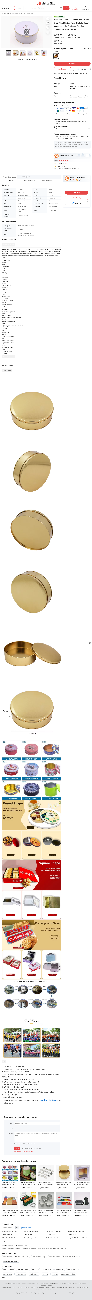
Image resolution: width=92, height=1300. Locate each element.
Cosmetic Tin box (51, 1234)
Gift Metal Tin (59, 1270)
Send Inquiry (62, 69)
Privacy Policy (72, 1293)
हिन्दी (80, 1287)
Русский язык (40, 1287)
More (3, 1277)
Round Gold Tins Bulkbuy (68, 1274)
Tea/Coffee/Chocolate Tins (53, 1231)
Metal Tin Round (34, 1274)
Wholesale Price (54, 1283)
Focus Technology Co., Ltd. (34, 1293)
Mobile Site (43, 1285)
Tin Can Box (35, 1270)
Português (26, 1287)
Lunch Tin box (28, 1234)
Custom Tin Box (7, 1274)
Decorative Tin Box (54, 1257)
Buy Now (72, 64)
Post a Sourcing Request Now (23, 1151)
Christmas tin (72, 1234)
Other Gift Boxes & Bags (38, 1257)
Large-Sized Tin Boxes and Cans (77, 1238)
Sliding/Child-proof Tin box (31, 1238)
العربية (65, 1287)
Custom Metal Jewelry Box (70, 1257)
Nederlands (60, 1287)
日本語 (76, 1287)
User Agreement (56, 1293)
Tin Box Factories (47, 1270)
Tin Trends (55, 1274)
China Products (16, 1283)
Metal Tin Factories (23, 1270)
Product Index (82, 1283)
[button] (55, 180)
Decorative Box (7, 1257)
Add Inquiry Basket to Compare (27, 59)
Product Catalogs (27, 1227)
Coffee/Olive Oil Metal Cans (9, 1238)
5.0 (71, 180)
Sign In (56, 168)
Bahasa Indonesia (52, 1289)
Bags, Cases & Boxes (12, 13)
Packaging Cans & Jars (21, 1257)
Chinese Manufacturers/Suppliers (30, 1283)
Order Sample (83, 73)
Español (20, 1287)
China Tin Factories (8, 1270)
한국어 (71, 1287)
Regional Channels (72, 1283)
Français (33, 1287)
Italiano (47, 1287)
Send (17, 1148)
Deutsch (53, 1287)
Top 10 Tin (45, 1274)
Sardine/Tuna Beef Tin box (53, 1238)
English (14, 1287)
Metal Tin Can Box (72, 1270)
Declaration (64, 1293)
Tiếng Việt (43, 1289)
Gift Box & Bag (22, 13)
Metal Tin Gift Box (21, 1274)
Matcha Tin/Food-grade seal (76, 1231)
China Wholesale (44, 1283)
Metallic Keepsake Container (11, 1261)
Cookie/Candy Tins (7, 1234)
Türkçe (37, 1289)
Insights (50, 1285)
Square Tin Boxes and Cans (9, 1231)
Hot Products (7, 1283)
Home (3, 13)
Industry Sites (63, 1283)
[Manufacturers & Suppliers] (46, 3)
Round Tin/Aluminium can (31, 1231)
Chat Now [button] (83, 69)
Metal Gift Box (30, 13)
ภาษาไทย (85, 1287)
